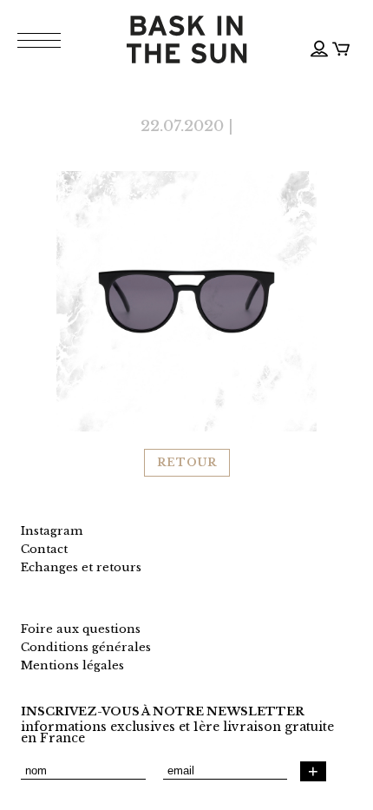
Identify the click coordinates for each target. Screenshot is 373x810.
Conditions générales (86, 647)
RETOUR (187, 462)
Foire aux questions (81, 629)
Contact (44, 549)
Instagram (51, 531)
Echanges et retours (81, 567)
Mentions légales (72, 665)
